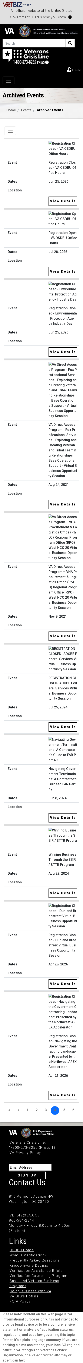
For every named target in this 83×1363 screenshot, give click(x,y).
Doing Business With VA (30, 1291)
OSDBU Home (22, 1250)
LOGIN (75, 70)
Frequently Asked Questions (34, 1260)
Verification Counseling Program (38, 1276)
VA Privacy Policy (25, 1153)
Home (11, 110)
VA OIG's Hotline (24, 1296)
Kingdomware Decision (30, 1265)
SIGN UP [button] (27, 1175)
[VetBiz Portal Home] (17, 4)
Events (26, 110)
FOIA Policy (20, 1301)
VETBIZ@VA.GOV (25, 1215)
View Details (63, 201)
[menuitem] (73, 69)
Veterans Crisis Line (27, 1142)
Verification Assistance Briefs (36, 1271)
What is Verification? (28, 1255)
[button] (70, 17)
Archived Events (50, 110)
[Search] (70, 43)
